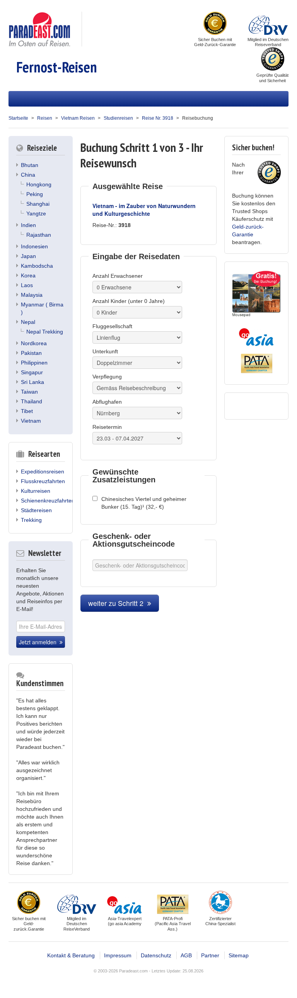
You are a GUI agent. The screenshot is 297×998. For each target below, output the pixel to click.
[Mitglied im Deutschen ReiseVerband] (268, 24)
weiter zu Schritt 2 (117, 603)
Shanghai (38, 204)
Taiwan (29, 392)
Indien (28, 225)
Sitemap (239, 955)
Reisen (44, 118)
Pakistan (31, 353)
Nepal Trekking (44, 332)
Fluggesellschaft (112, 326)
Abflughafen (107, 402)
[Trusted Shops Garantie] (272, 59)
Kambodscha (37, 266)
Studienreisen (118, 118)
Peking (34, 194)
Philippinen (34, 363)
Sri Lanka (32, 382)
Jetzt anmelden (39, 642)
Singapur (32, 372)
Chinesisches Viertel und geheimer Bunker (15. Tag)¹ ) (143, 503)
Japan (28, 256)
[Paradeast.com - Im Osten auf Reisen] (39, 29)
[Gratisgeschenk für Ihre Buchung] (256, 293)
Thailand (31, 401)
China (28, 175)
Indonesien (34, 246)
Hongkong (38, 184)
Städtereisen (36, 510)
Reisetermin (107, 427)
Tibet (27, 411)
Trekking (31, 520)
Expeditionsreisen (42, 471)
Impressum (117, 955)
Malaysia (32, 295)
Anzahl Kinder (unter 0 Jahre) (128, 301)
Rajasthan (38, 235)
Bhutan (29, 165)
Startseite (18, 118)
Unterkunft (105, 351)
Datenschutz (156, 955)
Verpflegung (107, 376)
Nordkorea (34, 343)
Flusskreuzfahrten (43, 481)
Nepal (28, 322)
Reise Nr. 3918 (157, 118)
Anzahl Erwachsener (117, 276)
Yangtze (36, 213)
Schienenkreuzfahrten (48, 500)
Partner (210, 955)
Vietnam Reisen (78, 118)
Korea (28, 275)
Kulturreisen (35, 491)
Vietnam (31, 421)
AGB (186, 955)
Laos (27, 285)
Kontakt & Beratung (71, 955)
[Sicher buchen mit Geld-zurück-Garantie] (215, 24)
